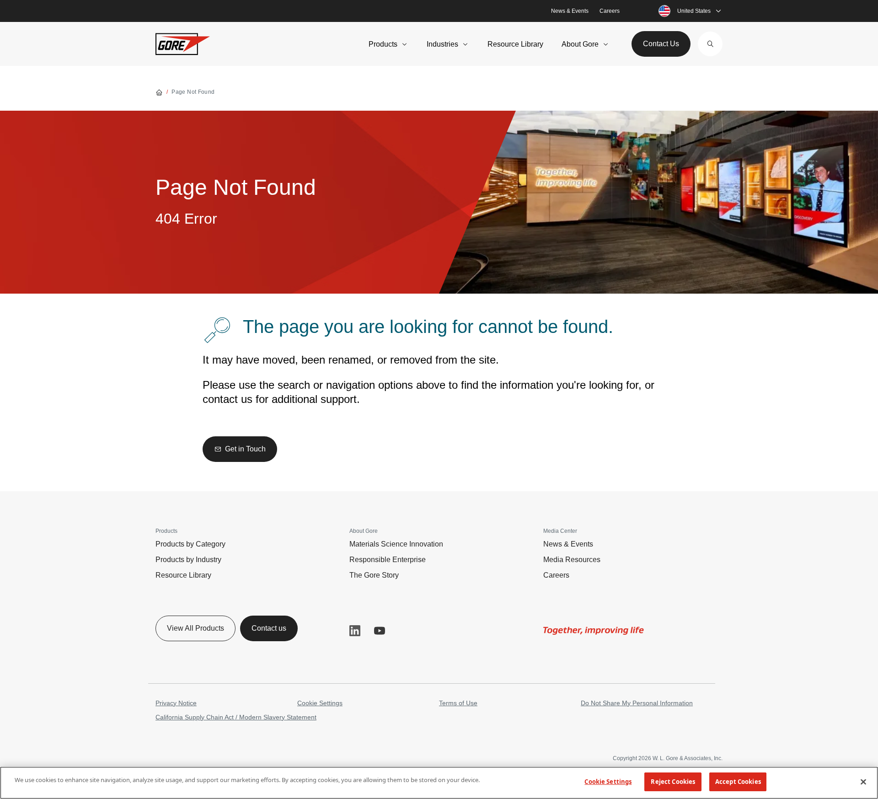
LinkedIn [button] (354, 630)
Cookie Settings (320, 703)
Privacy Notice (176, 703)
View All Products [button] (195, 628)
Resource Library (515, 44)
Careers (610, 11)
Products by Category (190, 544)
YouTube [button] (379, 630)
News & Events (570, 11)
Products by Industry (188, 559)
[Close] (863, 782)
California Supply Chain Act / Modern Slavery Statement (235, 717)
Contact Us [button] (661, 44)
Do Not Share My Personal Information (637, 703)
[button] (710, 44)
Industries (442, 44)
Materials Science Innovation (396, 544)
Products (383, 44)
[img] (593, 631)
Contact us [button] (269, 628)
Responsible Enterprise (387, 559)
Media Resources (571, 559)
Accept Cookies (738, 782)
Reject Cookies (673, 782)
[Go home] (159, 92)
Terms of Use (458, 703)
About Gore (580, 44)
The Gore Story (374, 575)
